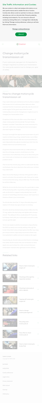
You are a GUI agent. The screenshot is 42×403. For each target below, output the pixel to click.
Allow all (20, 34)
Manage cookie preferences (21, 29)
